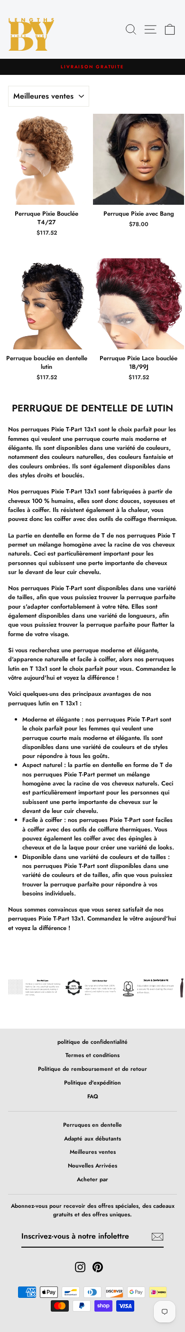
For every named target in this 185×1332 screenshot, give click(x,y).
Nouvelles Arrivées (92, 1165)
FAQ (92, 1096)
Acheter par (92, 1179)
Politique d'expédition (92, 1082)
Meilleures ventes (93, 1152)
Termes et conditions (92, 1055)
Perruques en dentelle (92, 1125)
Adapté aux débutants (92, 1138)
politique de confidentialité (92, 1042)
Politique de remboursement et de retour (92, 1069)
